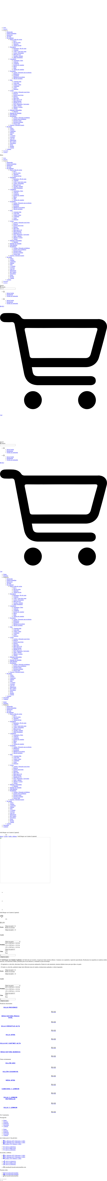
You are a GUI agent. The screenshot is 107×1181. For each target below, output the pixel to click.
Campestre (13, 131)
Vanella (12, 147)
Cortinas (9, 149)
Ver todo (9, 36)
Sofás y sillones (17, 105)
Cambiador (16, 86)
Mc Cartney (13, 141)
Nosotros (5, 29)
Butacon (15, 93)
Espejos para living (18, 95)
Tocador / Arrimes (18, 56)
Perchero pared (17, 120)
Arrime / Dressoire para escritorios (22, 72)
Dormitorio (13, 47)
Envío (1, 927)
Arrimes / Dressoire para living (21, 92)
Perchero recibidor (18, 122)
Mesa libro (16, 98)
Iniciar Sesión (10, 293)
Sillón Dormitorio (18, 57)
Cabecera (15, 62)
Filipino (12, 132)
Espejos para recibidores (19, 119)
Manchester (13, 140)
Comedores (13, 59)
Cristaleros (16, 63)
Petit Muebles (13, 114)
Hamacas (15, 89)
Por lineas (9, 126)
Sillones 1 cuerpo (17, 107)
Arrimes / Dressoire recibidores (21, 117)
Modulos (15, 111)
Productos (6, 1123)
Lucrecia (12, 137)
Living (12, 90)
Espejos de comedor (18, 65)
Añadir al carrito (4, 957)
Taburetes (15, 44)
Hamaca (15, 96)
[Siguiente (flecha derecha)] (2, 1180)
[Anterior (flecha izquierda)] (0, 1180)
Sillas (14, 68)
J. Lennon (12, 135)
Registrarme (10, 294)
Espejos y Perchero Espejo (17, 125)
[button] (53, 155)
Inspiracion (10, 35)
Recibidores (13, 116)
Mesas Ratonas (17, 101)
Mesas (15, 66)
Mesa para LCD (17, 99)
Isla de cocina (17, 42)
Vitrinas (15, 108)
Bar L (14, 41)
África (11, 128)
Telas (1, 951)
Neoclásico (13, 143)
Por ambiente (10, 38)
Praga (11, 144)
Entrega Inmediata (11, 33)
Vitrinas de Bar (17, 45)
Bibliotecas (16, 74)
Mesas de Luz (17, 54)
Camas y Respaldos (18, 53)
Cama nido (16, 83)
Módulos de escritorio (19, 77)
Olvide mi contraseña (12, 296)
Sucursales (5, 150)
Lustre (2, 935)
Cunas (15, 87)
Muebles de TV (17, 102)
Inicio (1, 836)
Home (4, 27)
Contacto (5, 152)
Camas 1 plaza (17, 84)
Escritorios (13, 71)
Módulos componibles (16, 110)
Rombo (12, 146)
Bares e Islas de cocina (16, 39)
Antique (12, 129)
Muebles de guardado (15, 113)
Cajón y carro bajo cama (19, 51)
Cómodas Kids (17, 81)
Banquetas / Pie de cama (19, 48)
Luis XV (12, 138)
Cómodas (15, 50)
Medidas (2, 944)
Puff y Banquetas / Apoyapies (21, 104)
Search (2, 285)
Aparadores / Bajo (18, 60)
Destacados (10, 32)
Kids (11, 80)
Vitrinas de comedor (18, 69)
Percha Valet (16, 123)
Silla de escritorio (17, 78)
